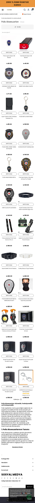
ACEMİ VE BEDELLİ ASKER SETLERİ (8, 14)
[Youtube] (13, 478)
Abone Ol (29, 487)
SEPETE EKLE (9, 52)
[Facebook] (1, 478)
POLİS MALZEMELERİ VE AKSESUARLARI (11, 18)
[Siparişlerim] (28, 10)
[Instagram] (4, 478)
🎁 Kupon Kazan (26, 14)
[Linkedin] (16, 478)
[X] (7, 478)
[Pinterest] (10, 478)
